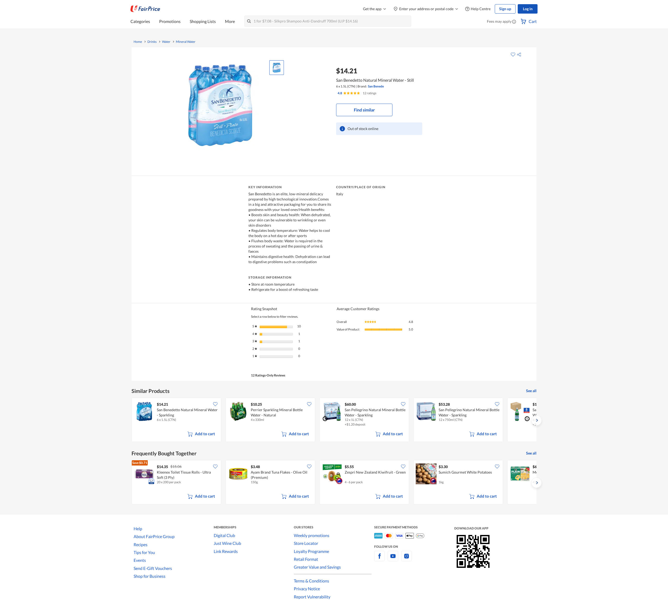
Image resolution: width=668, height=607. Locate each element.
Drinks (152, 41)
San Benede (376, 86)
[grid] (334, 420)
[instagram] (406, 559)
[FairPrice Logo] (145, 9)
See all (531, 390)
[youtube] (393, 559)
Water (166, 41)
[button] (514, 22)
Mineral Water (185, 41)
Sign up (505, 9)
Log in (528, 9)
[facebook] (379, 559)
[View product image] (277, 67)
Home (138, 41)
